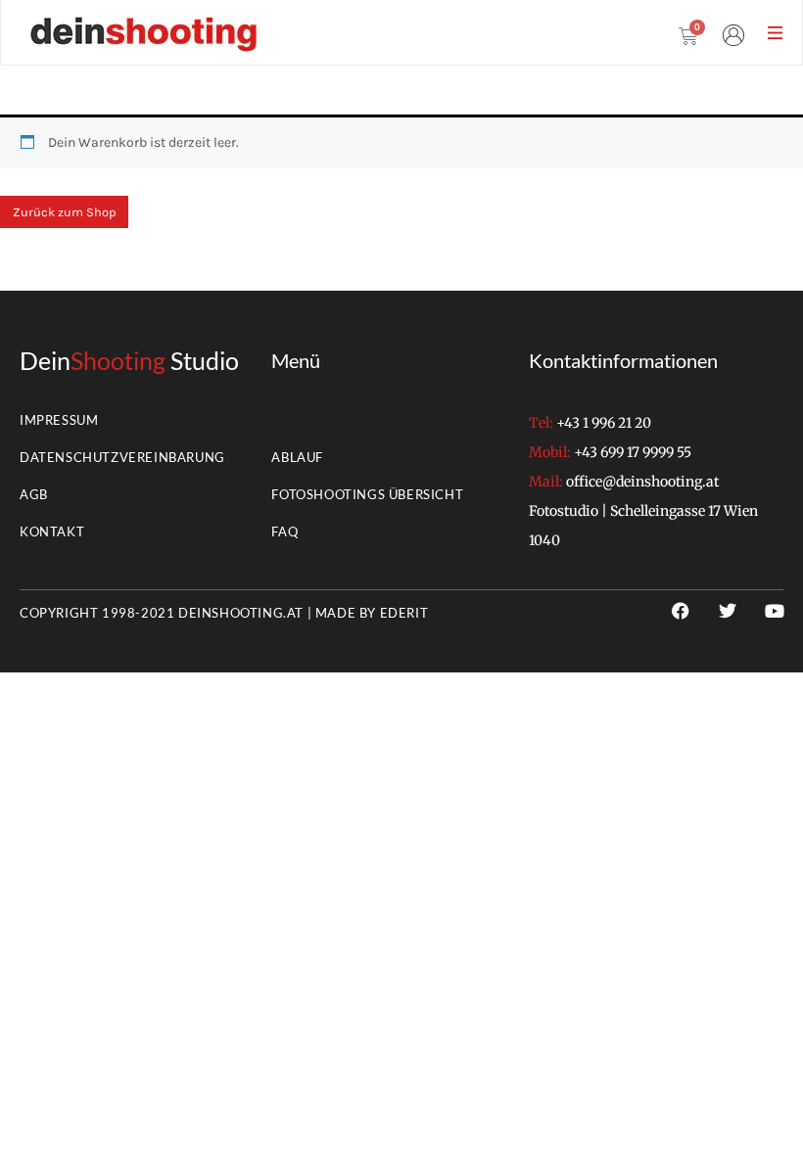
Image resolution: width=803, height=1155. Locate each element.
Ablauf (297, 457)
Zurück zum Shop (64, 212)
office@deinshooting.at (642, 481)
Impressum (59, 420)
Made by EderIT (371, 613)
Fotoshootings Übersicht (367, 494)
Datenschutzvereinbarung (122, 457)
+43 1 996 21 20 (603, 423)
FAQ (284, 531)
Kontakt (52, 531)
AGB (34, 494)
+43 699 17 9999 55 (632, 452)
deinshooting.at (241, 613)
